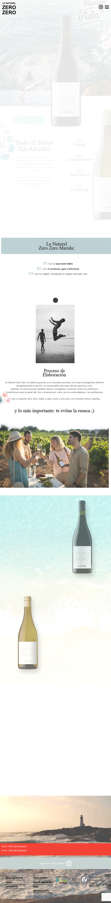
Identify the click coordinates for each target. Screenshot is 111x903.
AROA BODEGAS (14, 878)
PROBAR (28, 118)
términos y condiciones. (93, 780)
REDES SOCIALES (42, 882)
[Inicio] (9, 8)
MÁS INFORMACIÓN (41, 888)
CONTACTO (11, 886)
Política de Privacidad (68, 780)
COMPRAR (28, 505)
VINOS (8, 882)
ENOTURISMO (40, 878)
